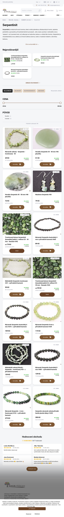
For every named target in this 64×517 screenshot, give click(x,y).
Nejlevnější (7, 90)
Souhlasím (32, 508)
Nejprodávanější (29, 90)
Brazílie (8, 116)
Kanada (8, 118)
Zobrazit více (32, 469)
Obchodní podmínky (8, 2)
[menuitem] (6, 15)
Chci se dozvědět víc (31, 44)
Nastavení (28, 514)
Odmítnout (37, 513)
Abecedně (41, 90)
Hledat (39, 10)
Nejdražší (18, 90)
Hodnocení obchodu (32, 437)
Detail (16, 250)
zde (34, 506)
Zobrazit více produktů (32, 82)
